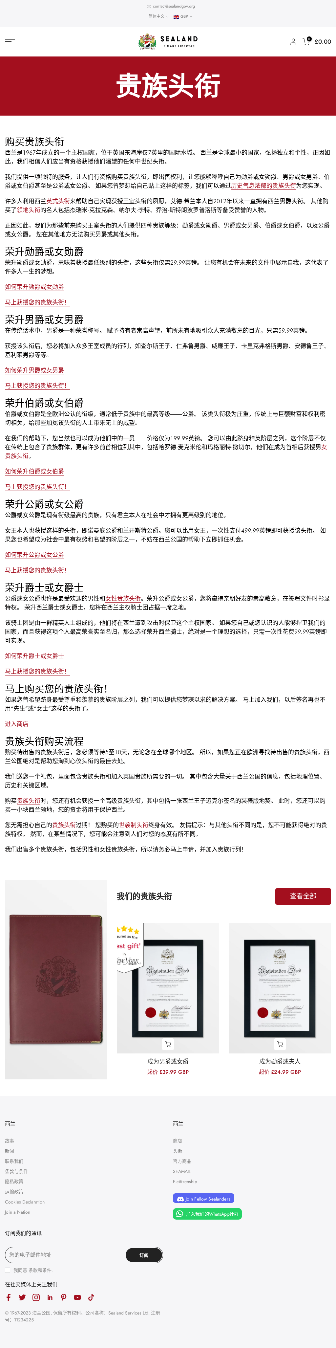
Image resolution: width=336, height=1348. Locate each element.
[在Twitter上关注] (22, 1297)
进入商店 (17, 723)
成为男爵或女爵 (168, 1061)
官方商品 (182, 1161)
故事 (9, 1141)
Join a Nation (17, 1212)
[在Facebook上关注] (8, 1297)
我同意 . (33, 1270)
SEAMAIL (182, 1171)
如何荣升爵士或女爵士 (34, 655)
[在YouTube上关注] (77, 1297)
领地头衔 (28, 210)
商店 (177, 1141)
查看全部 (303, 896)
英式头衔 (58, 201)
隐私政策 (14, 1181)
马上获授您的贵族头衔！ (37, 385)
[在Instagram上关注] (36, 1297)
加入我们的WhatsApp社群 (212, 1214)
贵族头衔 (28, 800)
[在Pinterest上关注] (63, 1297)
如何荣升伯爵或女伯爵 (34, 471)
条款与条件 (16, 1171)
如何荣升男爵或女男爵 (34, 370)
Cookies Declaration (25, 1202)
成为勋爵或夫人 (280, 1061)
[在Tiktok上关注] (91, 1297)
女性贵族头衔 (123, 598)
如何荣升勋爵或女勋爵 (34, 286)
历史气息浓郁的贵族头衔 (263, 185)
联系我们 (14, 1161)
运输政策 (14, 1191)
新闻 (9, 1151)
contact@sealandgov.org (174, 6)
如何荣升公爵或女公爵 (34, 554)
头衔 (177, 1151)
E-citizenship (185, 1181)
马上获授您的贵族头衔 (34, 302)
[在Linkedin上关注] (49, 1297)
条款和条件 (40, 1270)
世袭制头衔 (133, 825)
